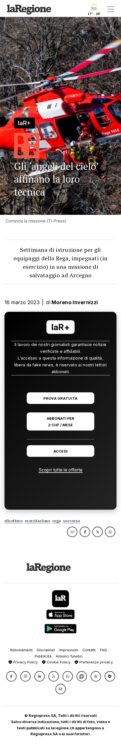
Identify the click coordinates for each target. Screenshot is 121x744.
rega (56, 520)
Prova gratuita (60, 398)
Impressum (68, 650)
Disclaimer (46, 650)
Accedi (60, 451)
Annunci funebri (69, 656)
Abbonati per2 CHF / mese (60, 421)
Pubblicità (43, 656)
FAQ (103, 650)
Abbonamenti (21, 650)
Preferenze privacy (95, 662)
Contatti (89, 650)
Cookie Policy (58, 662)
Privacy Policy (25, 662)
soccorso (71, 520)
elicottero (14, 520)
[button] (11, 676)
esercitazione (37, 520)
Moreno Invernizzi (74, 302)
